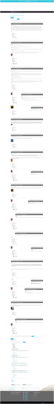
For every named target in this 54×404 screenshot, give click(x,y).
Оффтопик (16, 349)
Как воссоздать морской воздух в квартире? (17, 15)
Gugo (11, 186)
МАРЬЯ (12, 371)
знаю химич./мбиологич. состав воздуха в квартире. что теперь (19, 370)
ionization (14, 374)
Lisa (13, 16)
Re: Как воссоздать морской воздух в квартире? (37, 107)
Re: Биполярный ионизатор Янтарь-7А (26, 393)
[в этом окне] (14, 354)
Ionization (32, 173)
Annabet (12, 153)
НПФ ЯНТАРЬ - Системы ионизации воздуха (15, 402)
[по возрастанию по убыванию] (31, 336)
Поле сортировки (21, 336)
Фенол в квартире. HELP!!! (15, 355)
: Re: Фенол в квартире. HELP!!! (15, 360)
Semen (12, 349)
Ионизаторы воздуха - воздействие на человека (20, 371)
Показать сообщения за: (13, 336)
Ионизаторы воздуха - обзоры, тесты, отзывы (20, 364)
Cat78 (11, 25)
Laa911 (12, 364)
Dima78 (12, 356)
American (15, 16)
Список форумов (13, 377)
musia (11, 270)
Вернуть (25, 402)
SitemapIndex (13, 380)
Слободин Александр (15, 359)
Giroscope (12, 108)
